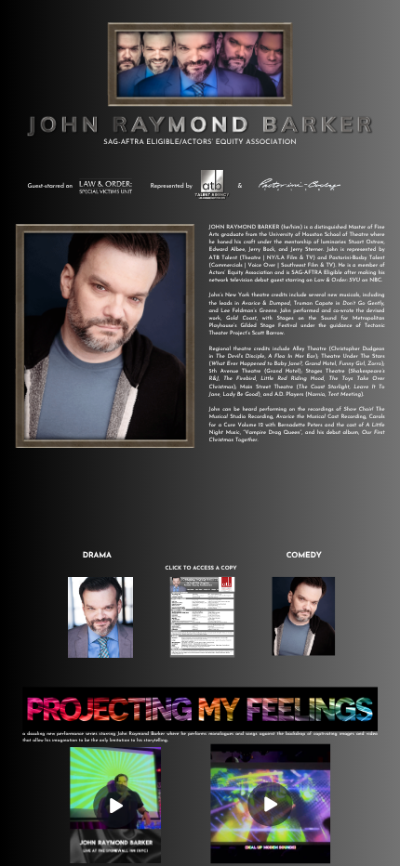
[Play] (115, 805)
